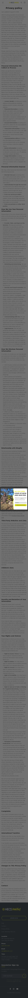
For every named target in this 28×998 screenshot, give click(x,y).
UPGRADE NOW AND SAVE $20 (20, 505)
